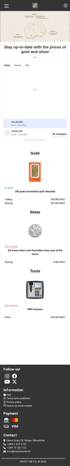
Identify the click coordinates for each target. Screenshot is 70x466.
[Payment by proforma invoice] (6, 420)
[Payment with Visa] (15, 426)
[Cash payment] (6, 426)
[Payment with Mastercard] (15, 420)
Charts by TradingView (35, 140)
